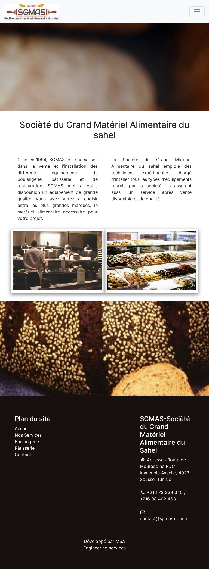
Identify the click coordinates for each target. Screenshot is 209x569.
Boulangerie (27, 441)
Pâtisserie (25, 448)
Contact (23, 454)
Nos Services (28, 435)
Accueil (22, 428)
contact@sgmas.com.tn (164, 518)
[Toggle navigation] (197, 11)
